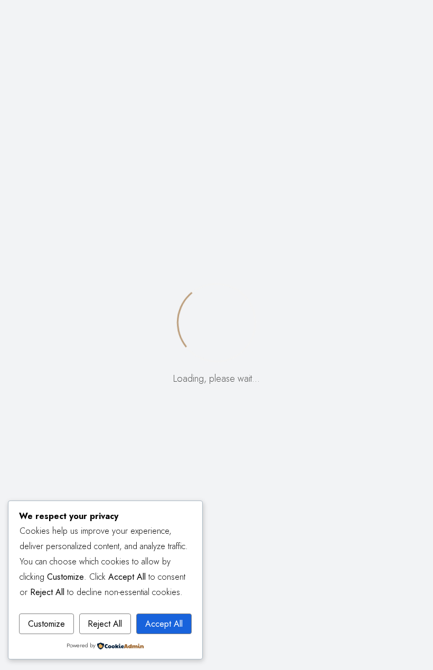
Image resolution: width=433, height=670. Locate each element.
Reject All (105, 624)
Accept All (164, 624)
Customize (46, 624)
